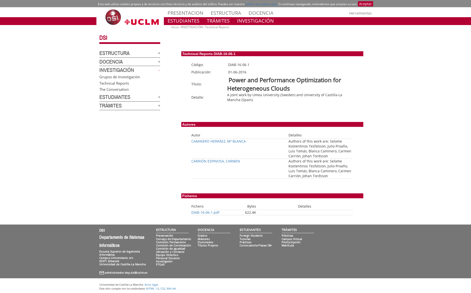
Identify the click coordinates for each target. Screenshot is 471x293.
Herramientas (360, 13)
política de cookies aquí (261, 4)
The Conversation (114, 89)
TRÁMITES (218, 20)
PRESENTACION (185, 13)
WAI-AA (171, 288)
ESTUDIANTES (183, 20)
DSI (103, 38)
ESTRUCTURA (226, 13)
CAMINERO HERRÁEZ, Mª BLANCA (218, 141)
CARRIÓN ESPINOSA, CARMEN (215, 161)
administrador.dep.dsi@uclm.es (126, 272)
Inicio (174, 27)
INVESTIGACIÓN (255, 20)
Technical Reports (114, 82)
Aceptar (365, 3)
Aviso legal (151, 284)
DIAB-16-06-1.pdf (205, 212)
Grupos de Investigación (119, 76)
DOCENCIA (261, 13)
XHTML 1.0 (152, 288)
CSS (162, 288)
